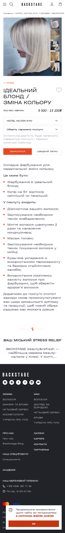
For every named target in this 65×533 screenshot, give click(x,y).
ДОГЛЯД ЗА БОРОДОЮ (41, 406)
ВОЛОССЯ (58, 13)
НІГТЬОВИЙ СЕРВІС (15, 409)
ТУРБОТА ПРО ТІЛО (15, 419)
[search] (11, 4)
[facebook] (18, 382)
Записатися (17, 151)
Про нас (8, 438)
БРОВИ (38, 417)
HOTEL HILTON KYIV (27, 13)
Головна (8, 13)
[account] (52, 4)
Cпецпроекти (11, 459)
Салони (39, 433)
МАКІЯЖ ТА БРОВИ (15, 404)
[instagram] (5, 382)
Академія (9, 470)
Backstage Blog (13, 443)
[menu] (4, 4)
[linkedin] (31, 382)
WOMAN (45, 13)
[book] (60, 4)
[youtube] (38, 382)
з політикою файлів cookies (35, 515)
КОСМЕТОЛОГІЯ (13, 414)
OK (34, 523)
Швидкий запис (47, 151)
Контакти (40, 444)
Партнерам (41, 450)
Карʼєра (39, 438)
